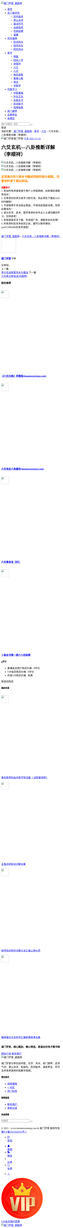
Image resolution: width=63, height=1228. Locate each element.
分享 (9, 1162)
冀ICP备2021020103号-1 (14, 1132)
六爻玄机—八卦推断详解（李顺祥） (41, 236)
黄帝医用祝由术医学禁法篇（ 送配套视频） (24, 777)
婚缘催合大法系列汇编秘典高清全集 (20, 1037)
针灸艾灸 (18, 96)
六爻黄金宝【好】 (11, 562)
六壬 (15, 67)
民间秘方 (18, 104)
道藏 (15, 34)
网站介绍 (6, 1053)
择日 (15, 82)
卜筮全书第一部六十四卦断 (16, 655)
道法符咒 (18, 24)
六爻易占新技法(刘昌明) (14, 276)
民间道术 (18, 16)
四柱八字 (18, 60)
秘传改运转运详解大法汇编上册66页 (20, 950)
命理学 (17, 64)
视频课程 (12, 1084)
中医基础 (18, 93)
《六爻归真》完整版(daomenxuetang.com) (23, 376)
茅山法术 (18, 20)
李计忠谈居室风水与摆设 (14, 272)
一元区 (11, 1087)
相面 (15, 56)
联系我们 (16, 1053)
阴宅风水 (18, 49)
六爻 (15, 71)
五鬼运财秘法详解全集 (13, 864)
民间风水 (18, 42)
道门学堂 (6, 258)
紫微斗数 (18, 78)
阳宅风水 (18, 45)
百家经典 (18, 31)
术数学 (17, 85)
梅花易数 (18, 74)
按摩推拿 (18, 107)
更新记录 (12, 1108)
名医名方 (18, 100)
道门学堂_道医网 (22, 131)
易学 (36, 131)
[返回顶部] (8, 1174)
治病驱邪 (18, 27)
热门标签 (12, 1091)
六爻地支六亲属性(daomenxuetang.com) (22, 469)
